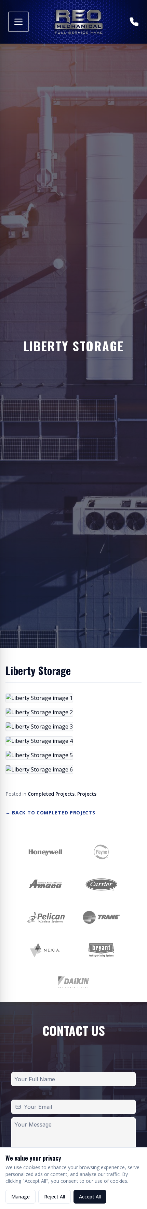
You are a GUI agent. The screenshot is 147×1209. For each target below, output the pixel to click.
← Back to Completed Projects (50, 812)
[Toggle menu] (18, 22)
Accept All (90, 1196)
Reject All (54, 1196)
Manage (20, 1196)
